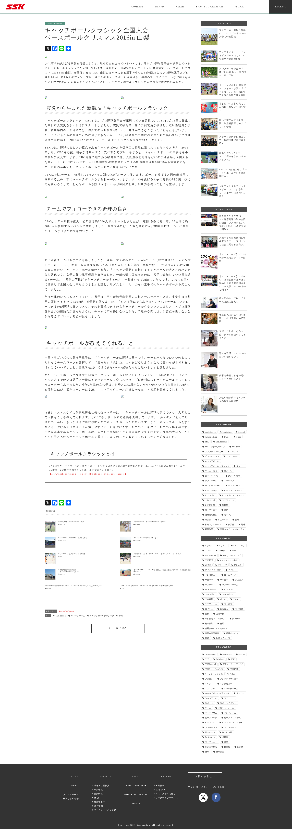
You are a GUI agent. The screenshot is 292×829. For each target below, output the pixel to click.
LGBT (226, 437)
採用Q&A (160, 789)
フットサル (210, 594)
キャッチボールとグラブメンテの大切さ (72, 554)
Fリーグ (223, 546)
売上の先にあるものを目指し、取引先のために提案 (232, 318)
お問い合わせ (204, 776)
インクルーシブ (212, 456)
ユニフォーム (228, 500)
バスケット (210, 585)
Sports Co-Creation (66, 611)
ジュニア (239, 580)
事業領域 (98, 789)
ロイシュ (209, 609)
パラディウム (211, 713)
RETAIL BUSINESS (136, 785)
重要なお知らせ (70, 798)
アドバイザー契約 (213, 570)
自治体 (231, 524)
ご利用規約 (218, 787)
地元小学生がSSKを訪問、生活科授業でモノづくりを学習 (232, 123)
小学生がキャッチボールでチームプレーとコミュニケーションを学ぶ (157, 554)
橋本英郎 (209, 623)
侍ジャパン (210, 737)
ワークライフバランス (104, 810)
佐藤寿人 (224, 609)
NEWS (74, 785)
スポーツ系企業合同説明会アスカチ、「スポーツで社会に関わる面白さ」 (232, 241)
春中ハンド (229, 515)
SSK (207, 442)
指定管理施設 (211, 515)
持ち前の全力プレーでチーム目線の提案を (232, 300)
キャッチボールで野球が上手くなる (145, 538)
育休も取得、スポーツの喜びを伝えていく (232, 355)
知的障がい (223, 519)
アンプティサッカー (214, 451)
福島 (237, 519)
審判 (226, 510)
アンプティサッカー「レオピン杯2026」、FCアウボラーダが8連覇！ (232, 55)
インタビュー (211, 575)
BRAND (159, 6)
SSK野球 (236, 447)
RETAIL (180, 6)
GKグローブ (239, 546)
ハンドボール (234, 485)
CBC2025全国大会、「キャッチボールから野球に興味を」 (233, 172)
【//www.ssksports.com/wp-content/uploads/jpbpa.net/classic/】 (88, 474)
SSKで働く (99, 806)
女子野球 (239, 609)
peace (238, 437)
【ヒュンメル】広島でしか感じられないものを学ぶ (232, 107)
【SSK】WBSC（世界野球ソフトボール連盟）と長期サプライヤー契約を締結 (146, 586)
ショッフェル (211, 698)
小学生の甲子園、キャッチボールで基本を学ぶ (149, 522)
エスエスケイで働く (165, 794)
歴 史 (96, 798)
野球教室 (209, 529)
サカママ (209, 580)
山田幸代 (220, 614)
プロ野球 (209, 599)
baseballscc (227, 432)
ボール (223, 599)
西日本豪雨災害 (212, 633)
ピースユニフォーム (233, 490)
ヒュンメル (210, 495)
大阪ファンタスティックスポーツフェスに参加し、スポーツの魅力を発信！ (232, 191)
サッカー (240, 466)
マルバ (236, 599)
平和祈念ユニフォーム (215, 618)
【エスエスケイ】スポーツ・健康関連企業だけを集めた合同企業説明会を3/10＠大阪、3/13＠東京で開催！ (233, 283)
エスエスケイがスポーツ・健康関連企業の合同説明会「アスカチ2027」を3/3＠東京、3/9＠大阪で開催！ (233, 222)
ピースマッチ (211, 490)
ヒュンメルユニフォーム (233, 495)
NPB (234, 550)
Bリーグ (208, 546)
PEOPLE (239, 6)
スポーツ (228, 471)
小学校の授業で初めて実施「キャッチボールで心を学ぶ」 (68, 571)
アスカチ (238, 565)
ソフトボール (211, 480)
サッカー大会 (211, 471)
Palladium (220, 659)
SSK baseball (61, 616)
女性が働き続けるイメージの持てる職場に (232, 399)
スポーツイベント (213, 476)
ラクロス (228, 604)
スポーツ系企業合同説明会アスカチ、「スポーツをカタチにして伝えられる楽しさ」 (73, 586)
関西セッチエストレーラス (232, 529)
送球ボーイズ (232, 633)
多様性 (225, 505)
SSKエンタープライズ (215, 447)
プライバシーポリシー (199, 787)
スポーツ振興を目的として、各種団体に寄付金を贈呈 (232, 139)
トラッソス (229, 480)
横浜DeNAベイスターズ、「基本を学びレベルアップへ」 (232, 156)
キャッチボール (78, 616)
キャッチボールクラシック (102, 616)
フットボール (228, 594)
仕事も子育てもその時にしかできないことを (232, 377)
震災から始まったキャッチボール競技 (71, 522)
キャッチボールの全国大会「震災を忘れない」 (74, 538)
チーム (208, 708)
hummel (241, 432)
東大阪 (208, 519)
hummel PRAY (211, 437)
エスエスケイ (232, 456)
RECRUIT (280, 6)
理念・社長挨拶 (101, 785)
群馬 (222, 623)
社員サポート (100, 802)
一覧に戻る (118, 628)
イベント (234, 451)
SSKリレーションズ (232, 555)
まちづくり (210, 500)
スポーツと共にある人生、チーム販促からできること (232, 334)
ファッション (211, 727)
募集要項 (159, 785)
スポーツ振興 (234, 476)
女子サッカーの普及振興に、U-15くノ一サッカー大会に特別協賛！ (233, 33)
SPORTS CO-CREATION (209, 6)
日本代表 (236, 618)
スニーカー (229, 698)
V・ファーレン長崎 (229, 560)
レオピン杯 (210, 505)
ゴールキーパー (231, 575)
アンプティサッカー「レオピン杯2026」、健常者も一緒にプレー (233, 72)
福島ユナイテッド (213, 524)
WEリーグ (222, 565)
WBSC (208, 565)
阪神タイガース (223, 638)
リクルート (210, 732)
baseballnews (210, 432)
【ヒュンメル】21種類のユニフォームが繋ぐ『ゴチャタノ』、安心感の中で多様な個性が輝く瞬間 (232, 90)
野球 (121, 616)
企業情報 (98, 794)
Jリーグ (221, 550)
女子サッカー (211, 510)
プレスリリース (70, 794)
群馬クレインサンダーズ (216, 628)
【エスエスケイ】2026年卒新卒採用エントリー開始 (233, 257)
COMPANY (137, 6)
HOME (74, 776)
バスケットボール (213, 485)
